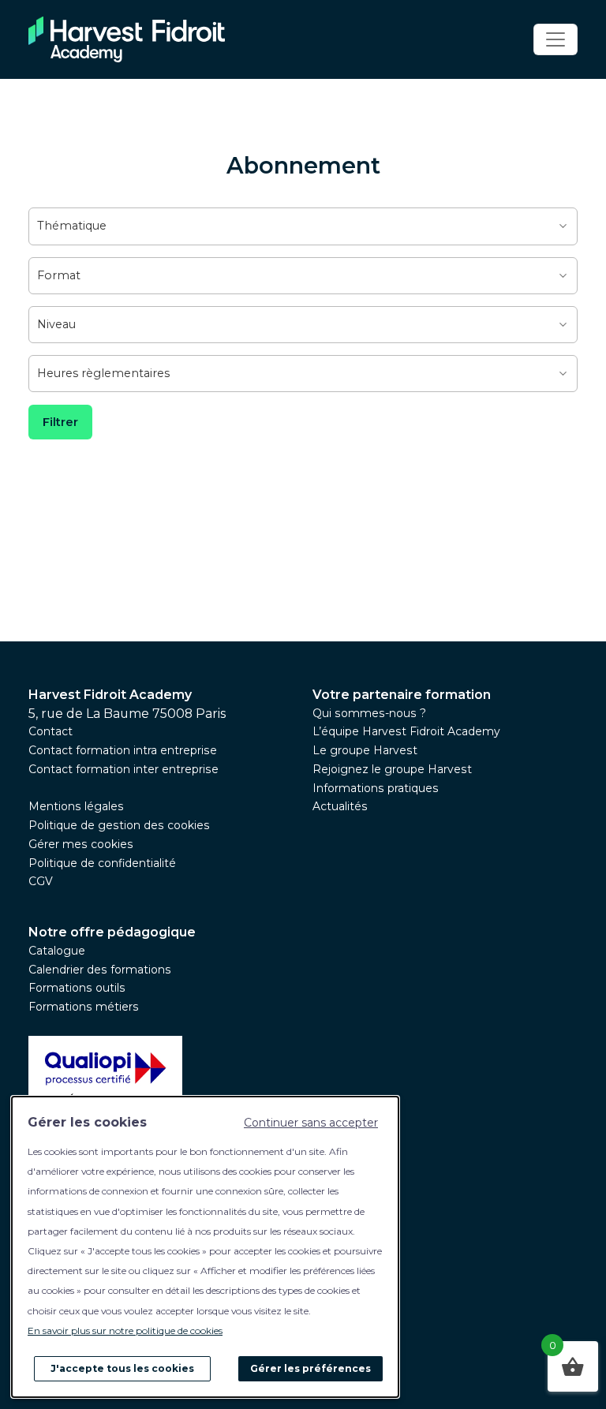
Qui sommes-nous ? (369, 713)
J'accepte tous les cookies (122, 1368)
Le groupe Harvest (364, 750)
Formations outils (76, 987)
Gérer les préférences (310, 1368)
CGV (40, 881)
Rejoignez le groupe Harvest (392, 769)
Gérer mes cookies (80, 844)
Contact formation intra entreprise (122, 750)
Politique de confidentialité (102, 863)
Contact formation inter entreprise (123, 769)
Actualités (340, 806)
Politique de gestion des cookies (119, 825)
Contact (50, 731)
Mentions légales (76, 806)
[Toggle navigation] (555, 39)
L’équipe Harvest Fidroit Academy (406, 731)
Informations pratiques (375, 788)
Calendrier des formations (99, 969)
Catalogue (56, 950)
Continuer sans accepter (311, 1123)
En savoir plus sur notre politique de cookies (125, 1330)
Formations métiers (83, 1006)
